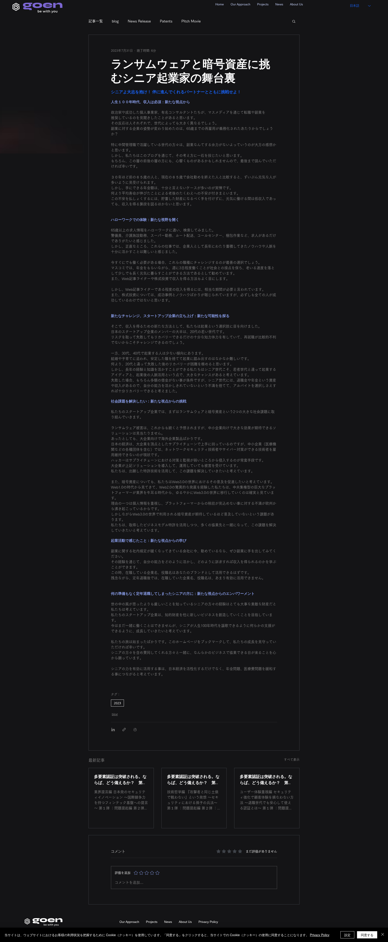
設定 (347, 935)
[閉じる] (382, 934)
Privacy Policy (319, 935)
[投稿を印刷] (135, 729)
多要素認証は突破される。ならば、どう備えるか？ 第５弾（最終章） (120, 780)
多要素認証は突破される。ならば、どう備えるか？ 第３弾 (266, 780)
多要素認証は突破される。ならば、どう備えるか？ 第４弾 (193, 780)
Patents (166, 21)
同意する (367, 935)
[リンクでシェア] (124, 729)
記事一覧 (95, 21)
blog (115, 21)
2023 (117, 703)
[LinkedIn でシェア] (113, 729)
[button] (294, 21)
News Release (139, 21)
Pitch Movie (191, 21)
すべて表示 (292, 759)
